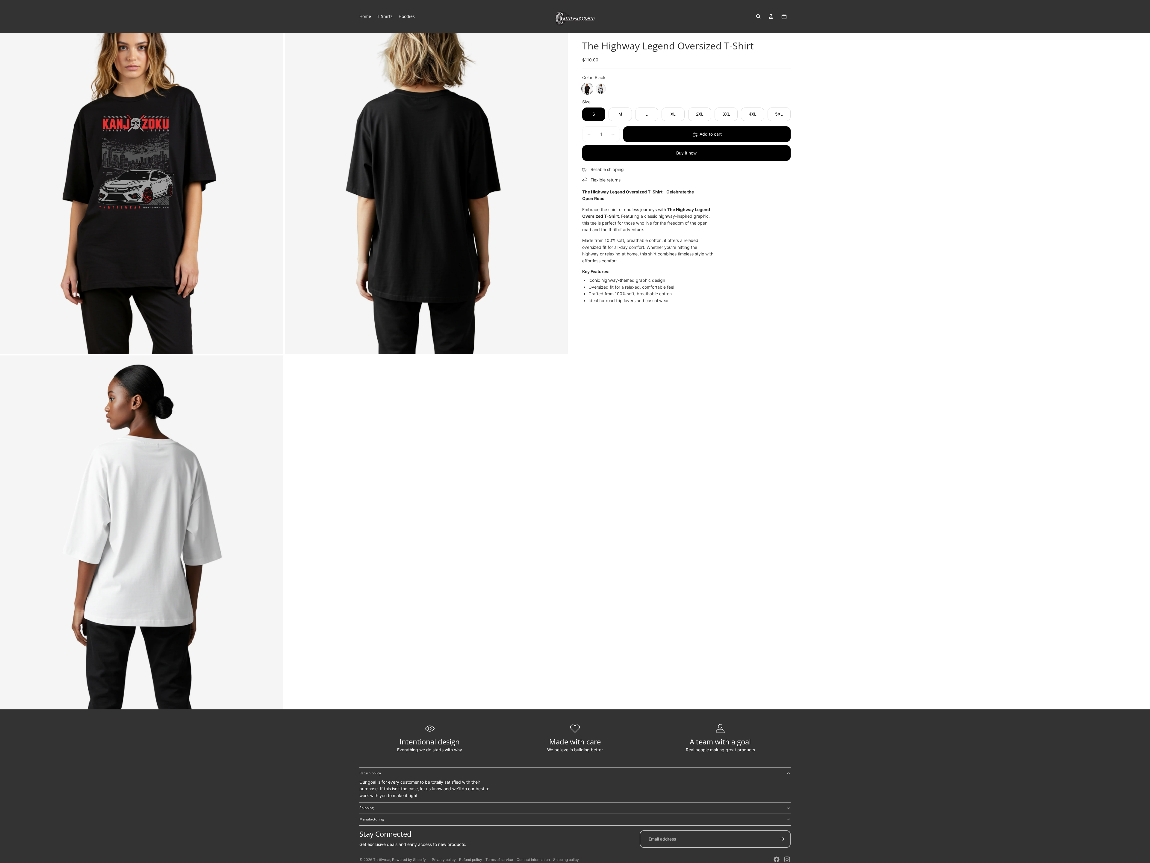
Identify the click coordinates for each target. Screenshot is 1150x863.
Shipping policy (566, 859)
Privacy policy (444, 859)
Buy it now (686, 152)
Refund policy (470, 859)
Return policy (370, 773)
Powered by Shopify (409, 859)
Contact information (533, 859)
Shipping (366, 807)
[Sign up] (782, 839)
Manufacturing (371, 819)
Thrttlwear (381, 859)
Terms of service (499, 859)
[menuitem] (365, 16)
